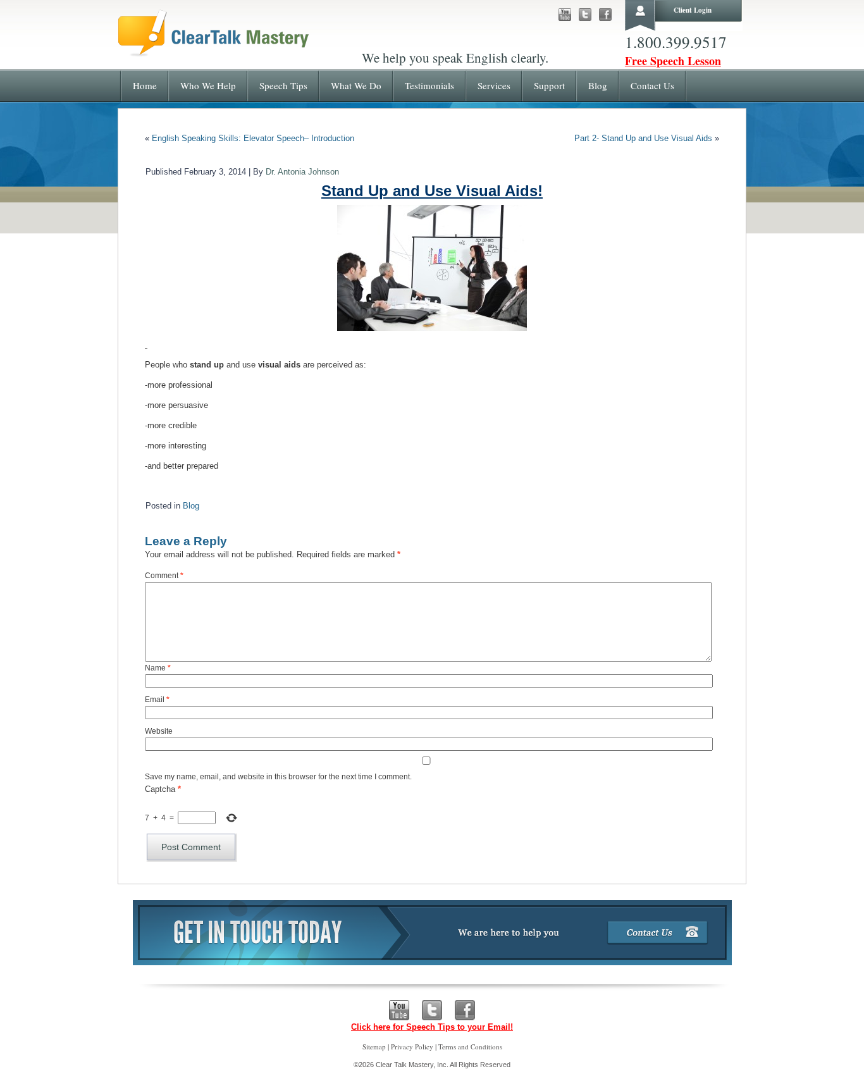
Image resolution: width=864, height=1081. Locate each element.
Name (158, 668)
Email (157, 699)
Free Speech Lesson (673, 61)
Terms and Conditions (470, 1046)
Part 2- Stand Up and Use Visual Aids (643, 138)
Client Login (693, 10)
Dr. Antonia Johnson (302, 171)
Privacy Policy (412, 1046)
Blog (191, 505)
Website (159, 731)
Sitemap (374, 1046)
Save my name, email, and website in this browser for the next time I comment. (278, 776)
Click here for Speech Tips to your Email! (432, 1027)
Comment (164, 575)
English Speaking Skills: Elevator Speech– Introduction (253, 138)
